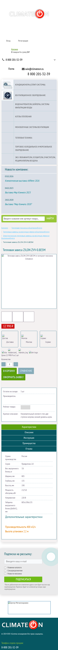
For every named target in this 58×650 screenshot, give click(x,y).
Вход (8, 41)
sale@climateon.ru (34, 69)
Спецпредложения (14, 570)
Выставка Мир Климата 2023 (18, 192)
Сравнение (26, 371)
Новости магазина (14, 573)
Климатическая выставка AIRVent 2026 (22, 180)
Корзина (14, 49)
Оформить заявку (13, 377)
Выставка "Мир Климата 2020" (18, 204)
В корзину (9, 371)
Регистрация (23, 41)
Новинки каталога (14, 567)
